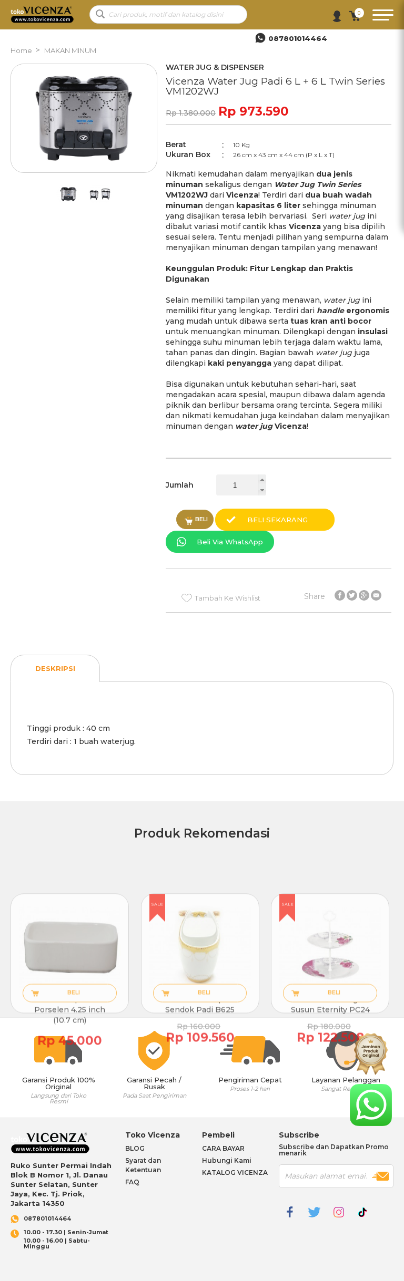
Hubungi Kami (226, 1160)
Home (21, 50)
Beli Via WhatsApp (230, 542)
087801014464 (47, 1219)
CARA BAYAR (223, 1148)
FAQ (132, 1182)
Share (314, 596)
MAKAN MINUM (70, 50)
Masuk (336, 16)
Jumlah (180, 485)
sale (157, 903)
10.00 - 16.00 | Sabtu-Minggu (66, 1239)
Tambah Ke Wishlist (227, 598)
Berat (176, 144)
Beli (201, 519)
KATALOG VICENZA (235, 1172)
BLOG (135, 1148)
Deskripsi (55, 668)
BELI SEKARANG (277, 519)
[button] (262, 479)
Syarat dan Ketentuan (143, 1165)
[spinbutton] (241, 484)
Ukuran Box (188, 154)
